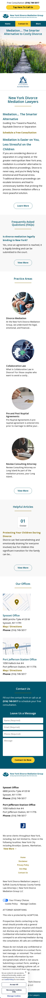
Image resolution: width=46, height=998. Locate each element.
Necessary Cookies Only (14, 991)
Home (7, 23)
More (38, 23)
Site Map (23, 869)
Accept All (14, 984)
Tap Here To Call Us (23, 7)
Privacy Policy (23, 865)
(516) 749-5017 (18, 630)
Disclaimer (23, 861)
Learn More (23, 205)
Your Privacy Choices (19, 900)
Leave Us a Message (23, 713)
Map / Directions (12, 626)
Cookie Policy (11, 903)
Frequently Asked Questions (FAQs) (23, 223)
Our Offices (23, 584)
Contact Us (23, 23)
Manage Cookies (28, 903)
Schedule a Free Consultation (20, 132)
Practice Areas (23, 278)
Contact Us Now (23, 760)
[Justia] (23, 825)
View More (23, 262)
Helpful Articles (23, 507)
